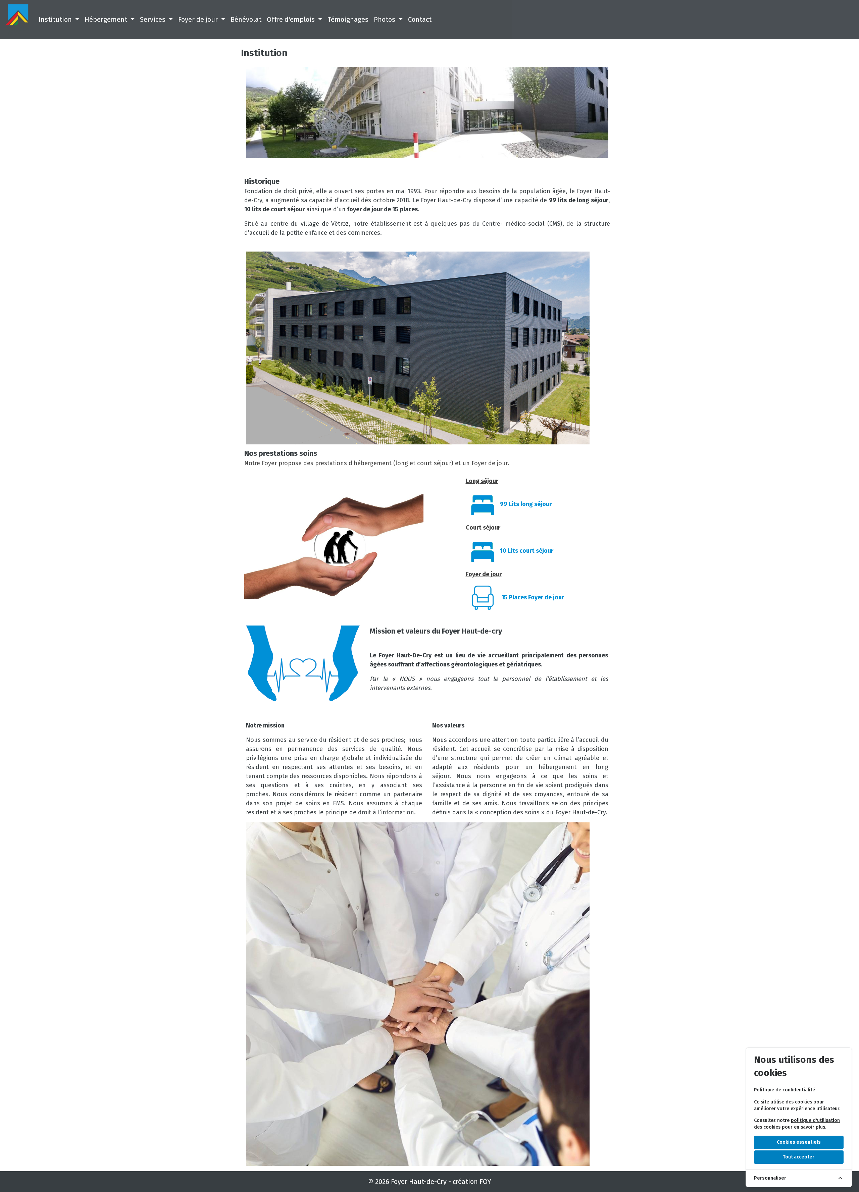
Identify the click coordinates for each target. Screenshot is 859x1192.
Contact (420, 19)
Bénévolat (246, 19)
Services (153, 19)
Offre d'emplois (291, 19)
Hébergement (107, 19)
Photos (385, 19)
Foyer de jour (198, 19)
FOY (485, 1182)
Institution (56, 19)
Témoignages (347, 19)
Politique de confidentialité (784, 1090)
